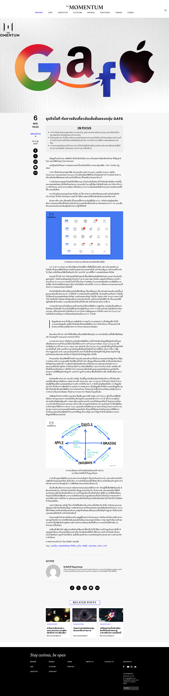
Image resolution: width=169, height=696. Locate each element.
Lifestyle (63, 12)
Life (50, 12)
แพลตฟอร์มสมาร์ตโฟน (67, 545)
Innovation (35, 135)
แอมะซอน (92, 545)
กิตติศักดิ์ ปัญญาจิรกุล (73, 567)
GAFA (99, 545)
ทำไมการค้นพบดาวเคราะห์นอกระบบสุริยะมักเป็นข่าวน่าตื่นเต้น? (57, 630)
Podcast (70, 667)
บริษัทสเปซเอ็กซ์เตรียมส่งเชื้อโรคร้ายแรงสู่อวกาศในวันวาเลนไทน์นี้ (110, 630)
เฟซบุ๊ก (84, 545)
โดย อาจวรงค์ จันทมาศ (54, 636)
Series (119, 12)
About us (89, 662)
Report (39, 12)
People (91, 12)
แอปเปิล (54, 545)
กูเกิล (79, 545)
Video (131, 12)
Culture (77, 12)
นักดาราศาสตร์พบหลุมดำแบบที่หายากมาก (83, 629)
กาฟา (105, 545)
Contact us (109, 662)
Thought (105, 12)
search (165, 10)
